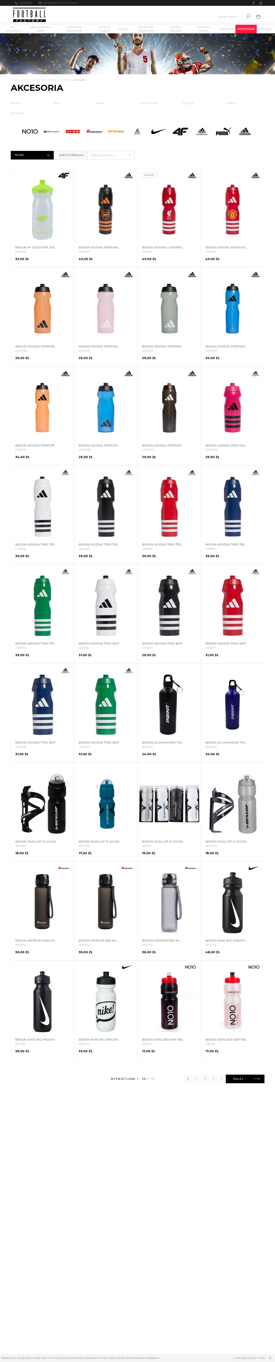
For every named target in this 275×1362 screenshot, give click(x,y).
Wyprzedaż (246, 29)
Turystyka (226, 29)
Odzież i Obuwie (175, 28)
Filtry (19, 155)
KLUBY (123, 29)
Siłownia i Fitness (203, 28)
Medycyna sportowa (146, 28)
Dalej (238, 1078)
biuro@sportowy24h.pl (61, 3)
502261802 (26, 3)
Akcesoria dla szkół (40, 28)
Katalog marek (105, 28)
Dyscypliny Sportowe (74, 28)
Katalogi (264, 29)
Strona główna (20, 80)
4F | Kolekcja (13, 28)
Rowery (66, 80)
